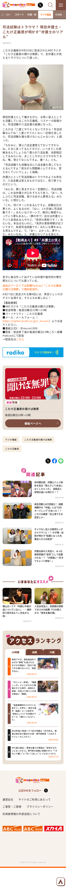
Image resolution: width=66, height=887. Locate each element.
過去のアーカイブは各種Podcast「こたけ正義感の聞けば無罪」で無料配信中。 (32, 287)
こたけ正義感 (12, 448)
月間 (52, 652)
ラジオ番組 (45, 14)
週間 (34, 652)
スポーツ (19, 14)
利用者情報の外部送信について (21, 814)
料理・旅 (31, 14)
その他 (58, 14)
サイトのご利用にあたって (35, 799)
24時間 (15, 652)
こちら (20, 339)
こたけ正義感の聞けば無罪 (38, 439)
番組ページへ (33, 423)
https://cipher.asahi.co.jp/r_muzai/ (26, 321)
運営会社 (8, 799)
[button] (2, 15)
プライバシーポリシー (40, 806)
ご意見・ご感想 (12, 806)
